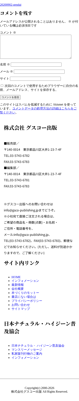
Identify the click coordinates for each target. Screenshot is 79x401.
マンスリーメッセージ (27, 349)
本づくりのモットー (25, 292)
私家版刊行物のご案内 (27, 353)
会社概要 (18, 288)
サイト (4, 78)
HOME (16, 277)
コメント (8, 32)
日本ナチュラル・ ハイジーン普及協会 (38, 345)
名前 (5, 64)
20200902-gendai (10, 4)
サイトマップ (21, 308)
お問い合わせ (21, 304)
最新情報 (18, 284)
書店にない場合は (24, 296)
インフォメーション (25, 280)
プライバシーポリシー (27, 300)
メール (6, 71)
